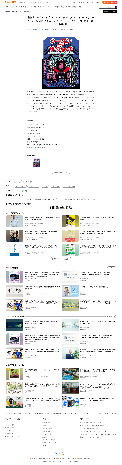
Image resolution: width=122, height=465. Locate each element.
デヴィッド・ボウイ (33, 186)
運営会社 (34, 458)
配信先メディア (9, 427)
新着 (7, 7)
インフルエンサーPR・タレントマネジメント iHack (94, 431)
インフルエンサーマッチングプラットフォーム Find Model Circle (98, 434)
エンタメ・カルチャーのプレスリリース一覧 (23, 413)
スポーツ (50, 7)
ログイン (44, 425)
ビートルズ (45, 186)
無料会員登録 (46, 422)
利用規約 (56, 458)
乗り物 (74, 7)
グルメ (18, 7)
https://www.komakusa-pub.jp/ (36, 147)
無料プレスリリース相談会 (49, 442)
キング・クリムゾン (20, 186)
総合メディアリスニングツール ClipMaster (92, 425)
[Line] (22, 191)
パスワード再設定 (47, 428)
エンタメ (12, 7)
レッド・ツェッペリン (69, 186)
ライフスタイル (42, 7)
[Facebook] (15, 191)
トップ (6, 413)
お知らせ (44, 437)
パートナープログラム (45, 458)
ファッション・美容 (30, 7)
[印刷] (26, 191)
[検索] (116, 7)
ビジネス (56, 7)
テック (63, 7)
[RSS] (66, 453)
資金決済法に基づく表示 (83, 458)
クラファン (81, 7)
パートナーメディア (11, 430)
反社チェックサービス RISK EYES (89, 437)
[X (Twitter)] (19, 191)
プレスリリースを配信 (77, 2)
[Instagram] (63, 453)
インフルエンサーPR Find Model (89, 428)
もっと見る (112, 267)
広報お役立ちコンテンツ (12, 436)
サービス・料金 (9, 425)
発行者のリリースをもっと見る (61, 259)
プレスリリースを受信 (93, 2)
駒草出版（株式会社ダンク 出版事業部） (38, 30)
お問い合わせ (46, 431)
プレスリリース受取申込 (49, 440)
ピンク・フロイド (55, 186)
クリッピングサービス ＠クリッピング (90, 422)
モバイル (68, 7)
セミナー (44, 445)
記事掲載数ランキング (11, 433)
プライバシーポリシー (68, 458)
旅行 (22, 7)
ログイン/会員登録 (111, 2)
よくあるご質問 (46, 434)
